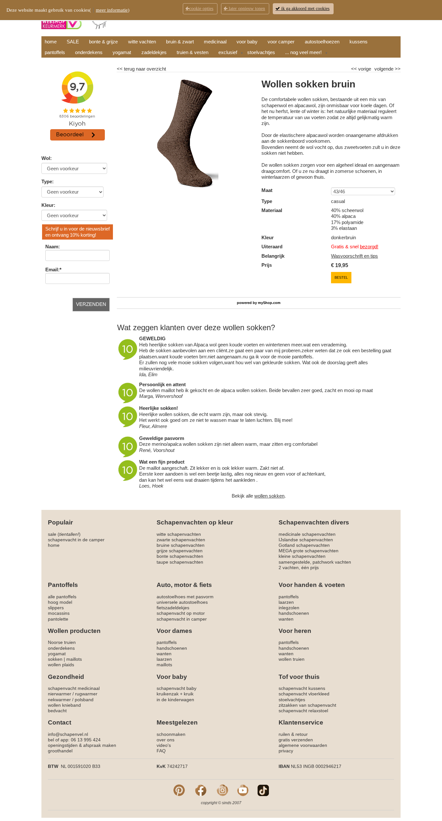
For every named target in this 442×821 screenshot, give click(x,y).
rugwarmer (86, 693)
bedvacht (57, 710)
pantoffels (55, 52)
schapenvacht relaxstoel (303, 710)
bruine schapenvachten (180, 545)
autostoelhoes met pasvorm (185, 596)
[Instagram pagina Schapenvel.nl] (222, 790)
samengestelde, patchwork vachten (315, 562)
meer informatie (112, 10)
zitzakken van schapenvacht (307, 705)
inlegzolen (289, 607)
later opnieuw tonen (246, 8)
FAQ (161, 750)
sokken (55, 659)
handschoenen (294, 613)
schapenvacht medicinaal (74, 688)
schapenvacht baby (176, 688)
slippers (56, 607)
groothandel (60, 750)
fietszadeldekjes (173, 607)
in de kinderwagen (175, 699)
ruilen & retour (293, 734)
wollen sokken (269, 496)
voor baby (247, 41)
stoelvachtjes (261, 52)
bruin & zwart (180, 41)
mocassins (59, 613)
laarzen (286, 602)
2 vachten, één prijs (299, 567)
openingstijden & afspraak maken (82, 745)
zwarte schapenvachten (181, 539)
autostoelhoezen (322, 41)
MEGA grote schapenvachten (308, 550)
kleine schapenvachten (302, 556)
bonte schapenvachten (180, 556)
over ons (165, 739)
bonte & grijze (103, 41)
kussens (358, 41)
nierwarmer (59, 693)
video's (164, 745)
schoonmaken (171, 734)
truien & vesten (192, 52)
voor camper (281, 41)
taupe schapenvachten (180, 562)
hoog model (60, 602)
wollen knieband (64, 705)
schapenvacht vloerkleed (304, 693)
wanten (286, 619)
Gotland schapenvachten (304, 545)
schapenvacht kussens (302, 688)
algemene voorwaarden (303, 745)
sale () (64, 534)
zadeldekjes (154, 52)
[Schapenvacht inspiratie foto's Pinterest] (179, 790)
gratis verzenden (296, 739)
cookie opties (201, 8)
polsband (84, 699)
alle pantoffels (62, 596)
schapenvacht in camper (182, 619)
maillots (74, 659)
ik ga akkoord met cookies (304, 8)
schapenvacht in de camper (76, 539)
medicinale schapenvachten (307, 534)
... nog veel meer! (303, 52)
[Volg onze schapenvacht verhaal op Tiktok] (263, 790)
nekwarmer (59, 699)
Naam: (52, 246)
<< (354, 69)
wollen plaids (61, 664)
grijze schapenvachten (180, 550)
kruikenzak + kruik (175, 693)
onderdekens (89, 52)
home (51, 41)
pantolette (58, 619)
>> (397, 69)
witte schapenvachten (179, 534)
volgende (387, 69)
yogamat (122, 52)
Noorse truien (62, 642)
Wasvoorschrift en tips (354, 256)
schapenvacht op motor (181, 613)
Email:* (53, 269)
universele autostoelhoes (182, 602)
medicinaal (215, 41)
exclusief (227, 52)
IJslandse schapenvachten (306, 539)
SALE (73, 41)
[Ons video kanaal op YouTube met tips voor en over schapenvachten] (243, 790)
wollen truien (291, 659)
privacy (286, 750)
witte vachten (142, 41)
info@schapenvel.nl (68, 734)
